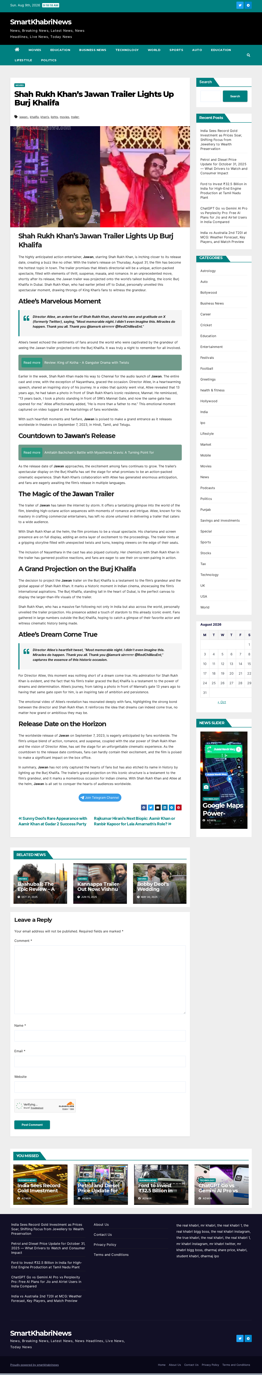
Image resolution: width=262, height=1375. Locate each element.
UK (202, 585)
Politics (49, 60)
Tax (203, 564)
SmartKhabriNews (40, 22)
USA (203, 596)
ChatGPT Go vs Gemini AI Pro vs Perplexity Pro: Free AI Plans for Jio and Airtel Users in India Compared (46, 1281)
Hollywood (209, 401)
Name (20, 1025)
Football (206, 368)
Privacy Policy (105, 1244)
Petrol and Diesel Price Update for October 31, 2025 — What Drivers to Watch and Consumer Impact (48, 1248)
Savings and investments (220, 520)
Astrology (208, 271)
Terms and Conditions (111, 1255)
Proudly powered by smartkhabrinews (34, 1364)
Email (19, 1051)
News (204, 477)
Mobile (205, 455)
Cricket (206, 325)
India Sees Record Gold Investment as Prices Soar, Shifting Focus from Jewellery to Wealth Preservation (221, 140)
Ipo (203, 423)
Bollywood (208, 292)
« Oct (222, 702)
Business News (92, 50)
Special (206, 531)
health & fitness (212, 390)
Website (20, 1077)
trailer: (75, 117)
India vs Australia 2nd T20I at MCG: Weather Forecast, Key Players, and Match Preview (223, 237)
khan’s (45, 117)
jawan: (23, 117)
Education (60, 50)
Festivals (207, 358)
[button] (248, 55)
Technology (127, 50)
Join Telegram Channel (102, 798)
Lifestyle (23, 60)
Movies (35, 50)
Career (205, 314)
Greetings (208, 379)
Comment (23, 941)
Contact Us (103, 1234)
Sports (176, 50)
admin (211, 820)
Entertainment (211, 347)
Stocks (205, 553)
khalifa (34, 117)
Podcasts (207, 488)
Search (205, 82)
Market (205, 444)
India (204, 412)
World (154, 50)
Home (162, 1364)
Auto (197, 50)
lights (54, 117)
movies (64, 117)
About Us (101, 1224)
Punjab (205, 509)
